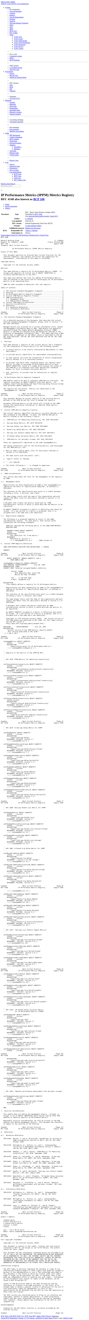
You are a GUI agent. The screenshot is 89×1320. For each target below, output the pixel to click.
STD (11, 98)
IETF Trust (28, 1316)
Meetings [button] (8, 100)
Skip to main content (8, 2)
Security (12, 21)
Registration (14, 108)
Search (12, 73)
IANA (43, 1316)
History (7, 208)
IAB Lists (17, 178)
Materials (13, 104)
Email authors (6, 235)
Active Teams (18, 48)
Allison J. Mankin (31, 230)
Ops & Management (16, 17)
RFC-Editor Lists (20, 180)
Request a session (16, 112)
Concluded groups (16, 68)
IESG (11, 25)
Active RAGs (18, 46)
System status (14, 155)
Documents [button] (9, 71)
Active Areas (18, 39)
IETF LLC (13, 31)
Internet (12, 15)
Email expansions (11, 206)
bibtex (39, 226)
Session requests (15, 114)
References (26, 235)
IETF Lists (17, 174)
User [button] (6, 162)
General (12, 13)
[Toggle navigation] (2, 190)
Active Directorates (20, 41)
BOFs (12, 58)
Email (70, 1318)
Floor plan (13, 106)
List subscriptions (15, 172)
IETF (3, 1316)
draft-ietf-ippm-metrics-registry (39, 216)
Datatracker (24, 4)
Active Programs (19, 45)
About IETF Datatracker (9, 1318)
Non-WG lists (14, 70)
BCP (15, 98)
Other (11, 35)
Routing (12, 19)
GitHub (65, 1318)
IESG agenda (14, 139)
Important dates (15, 110)
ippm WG (54, 216)
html (29, 226)
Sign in (12, 164)
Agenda (12, 102)
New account (14, 170)
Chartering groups (16, 56)
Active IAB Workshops (22, 43)
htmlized (34, 226)
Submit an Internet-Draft (18, 77)
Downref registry (15, 143)
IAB (11, 27)
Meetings (17, 149)
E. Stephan (29, 219)
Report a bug (14, 160)
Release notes (14, 153)
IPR (20, 235)
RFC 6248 (38, 214)
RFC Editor (14, 33)
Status (7, 204)
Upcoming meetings (16, 122)
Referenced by (35, 235)
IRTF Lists (17, 176)
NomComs (13, 141)
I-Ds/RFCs (17, 147)
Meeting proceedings (17, 131)
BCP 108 (38, 199)
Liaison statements (16, 137)
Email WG (15, 235)
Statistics (13, 145)
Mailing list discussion (32, 228)
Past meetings (14, 129)
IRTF (11, 29)
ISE (11, 89)
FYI (18, 98)
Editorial (12, 91)
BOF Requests (15, 60)
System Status (48, 1318)
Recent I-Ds (14, 75)
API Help (13, 151)
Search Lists (44, 235)
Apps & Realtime (15, 11)
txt (26, 226)
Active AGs (18, 37)
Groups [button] (7, 7)
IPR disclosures (15, 135)
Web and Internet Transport (19, 23)
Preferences (13, 168)
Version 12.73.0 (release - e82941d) (30, 1318)
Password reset (15, 166)
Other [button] (7, 133)
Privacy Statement (52, 1316)
